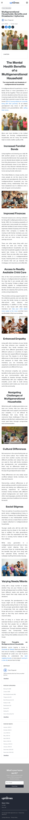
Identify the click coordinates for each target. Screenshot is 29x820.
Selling (5, 711)
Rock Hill (4, 807)
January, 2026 (6, 727)
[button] (2, 2)
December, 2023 (7, 749)
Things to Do (6, 697)
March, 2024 (6, 741)
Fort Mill (4, 805)
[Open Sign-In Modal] (27, 2)
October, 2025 (6, 730)
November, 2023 (7, 752)
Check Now (14, 786)
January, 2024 (6, 746)
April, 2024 (6, 738)
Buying (5, 708)
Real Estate (6, 705)
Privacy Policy (14, 817)
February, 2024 (7, 744)
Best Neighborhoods (8, 694)
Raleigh (12, 649)
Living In (5, 691)
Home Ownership (7, 713)
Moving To (6, 688)
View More (6, 678)
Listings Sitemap (6, 817)
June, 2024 (6, 732)
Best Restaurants (7, 700)
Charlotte (5, 649)
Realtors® (5, 702)
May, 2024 (6, 735)
